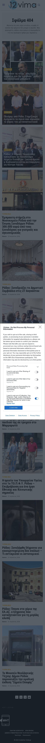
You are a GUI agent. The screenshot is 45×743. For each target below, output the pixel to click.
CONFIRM (14, 408)
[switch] (36, 372)
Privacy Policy (35, 415)
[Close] (41, 328)
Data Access (22, 415)
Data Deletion (10, 415)
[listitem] (22, 366)
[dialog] (22, 371)
